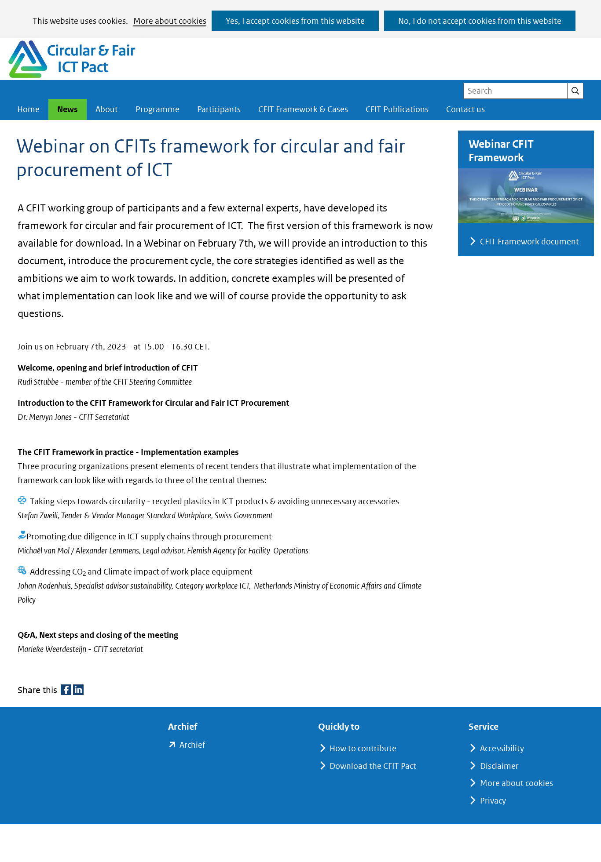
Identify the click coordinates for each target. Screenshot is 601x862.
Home (28, 109)
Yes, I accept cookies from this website (295, 21)
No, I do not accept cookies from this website (479, 21)
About (106, 109)
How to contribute (363, 748)
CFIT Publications (397, 109)
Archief (192, 745)
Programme (158, 109)
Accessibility (502, 748)
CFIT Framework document (529, 241)
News (67, 109)
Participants (219, 109)
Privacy (493, 801)
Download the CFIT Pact (373, 766)
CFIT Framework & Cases (303, 109)
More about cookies (169, 21)
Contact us (465, 109)
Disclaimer (499, 766)
